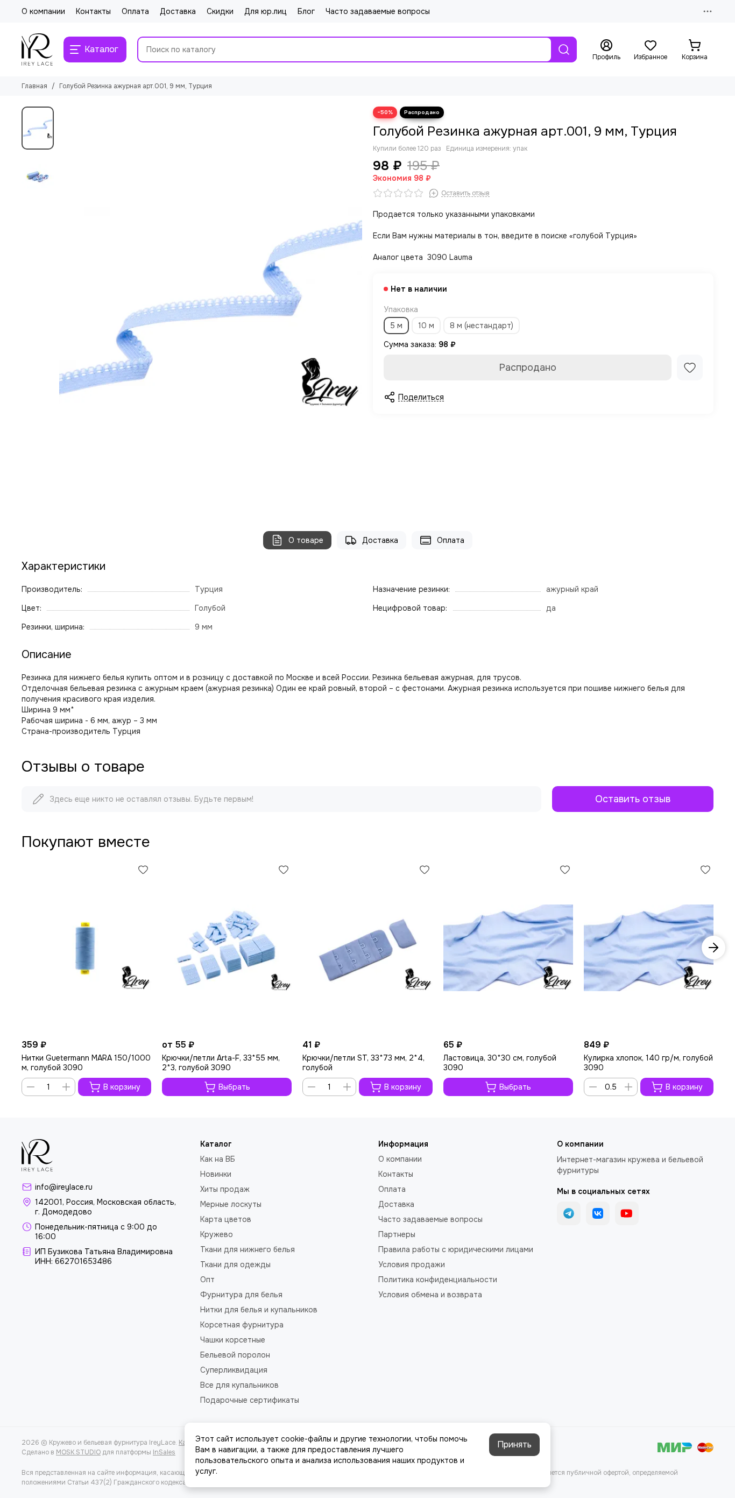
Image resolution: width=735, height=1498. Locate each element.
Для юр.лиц (265, 11)
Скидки (220, 11)
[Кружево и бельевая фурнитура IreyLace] (37, 49)
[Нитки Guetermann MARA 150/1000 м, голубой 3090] (86, 947)
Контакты (93, 11)
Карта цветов (225, 1219)
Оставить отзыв (632, 799)
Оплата (135, 11)
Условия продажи (411, 1264)
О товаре (305, 540)
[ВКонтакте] (598, 1213)
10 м (426, 325)
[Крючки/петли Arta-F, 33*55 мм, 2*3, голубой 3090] (227, 947)
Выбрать (234, 1087)
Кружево (216, 1234)
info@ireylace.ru (64, 1187)
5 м (396, 325)
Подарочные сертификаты (249, 1400)
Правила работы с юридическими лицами (455, 1249)
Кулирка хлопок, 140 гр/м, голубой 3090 (648, 1062)
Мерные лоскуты (231, 1204)
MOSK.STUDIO (78, 1452)
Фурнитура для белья (241, 1294)
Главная (34, 86)
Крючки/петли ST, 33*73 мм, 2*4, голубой (363, 1062)
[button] (64, 308)
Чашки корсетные (232, 1340)
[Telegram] (569, 1213)
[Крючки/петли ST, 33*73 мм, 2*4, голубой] (367, 947)
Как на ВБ (217, 1159)
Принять (514, 1444)
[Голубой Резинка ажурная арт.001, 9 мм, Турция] (210, 308)
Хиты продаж (225, 1189)
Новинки (215, 1174)
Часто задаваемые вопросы (378, 11)
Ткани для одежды (235, 1264)
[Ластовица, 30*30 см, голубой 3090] (508, 947)
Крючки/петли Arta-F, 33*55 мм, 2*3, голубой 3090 (221, 1062)
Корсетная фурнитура (242, 1325)
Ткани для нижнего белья (247, 1249)
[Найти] (564, 49)
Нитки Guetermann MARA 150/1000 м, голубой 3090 (86, 1062)
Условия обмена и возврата (430, 1294)
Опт (207, 1279)
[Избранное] (690, 367)
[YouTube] (627, 1213)
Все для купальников (239, 1385)
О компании (43, 11)
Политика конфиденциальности (437, 1279)
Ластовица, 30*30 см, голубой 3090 (499, 1062)
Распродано (527, 367)
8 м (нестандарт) (481, 325)
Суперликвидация (233, 1370)
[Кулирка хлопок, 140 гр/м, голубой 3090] (648, 947)
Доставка (178, 11)
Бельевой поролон (235, 1355)
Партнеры (396, 1234)
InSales (164, 1452)
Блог (306, 11)
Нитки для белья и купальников (258, 1310)
